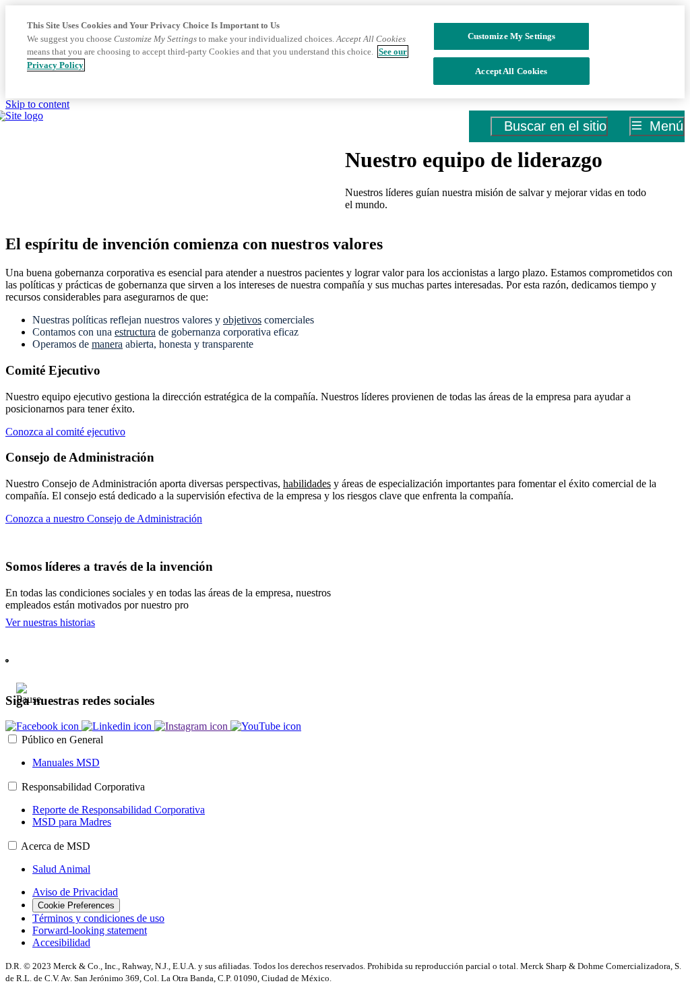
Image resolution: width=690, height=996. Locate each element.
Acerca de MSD (55, 846)
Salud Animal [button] (61, 869)
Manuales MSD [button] (66, 762)
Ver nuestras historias (50, 622)
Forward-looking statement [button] (89, 930)
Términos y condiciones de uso (98, 918)
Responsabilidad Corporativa (83, 786)
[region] (345, 51)
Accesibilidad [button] (61, 942)
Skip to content (37, 104)
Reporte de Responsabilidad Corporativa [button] (118, 809)
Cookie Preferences (76, 905)
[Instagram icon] (192, 726)
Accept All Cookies (511, 71)
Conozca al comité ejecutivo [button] (65, 431)
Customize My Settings (512, 36)
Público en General (62, 739)
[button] (43, 726)
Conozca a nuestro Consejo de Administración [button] (103, 518)
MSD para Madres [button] (71, 822)
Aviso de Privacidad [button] (75, 892)
